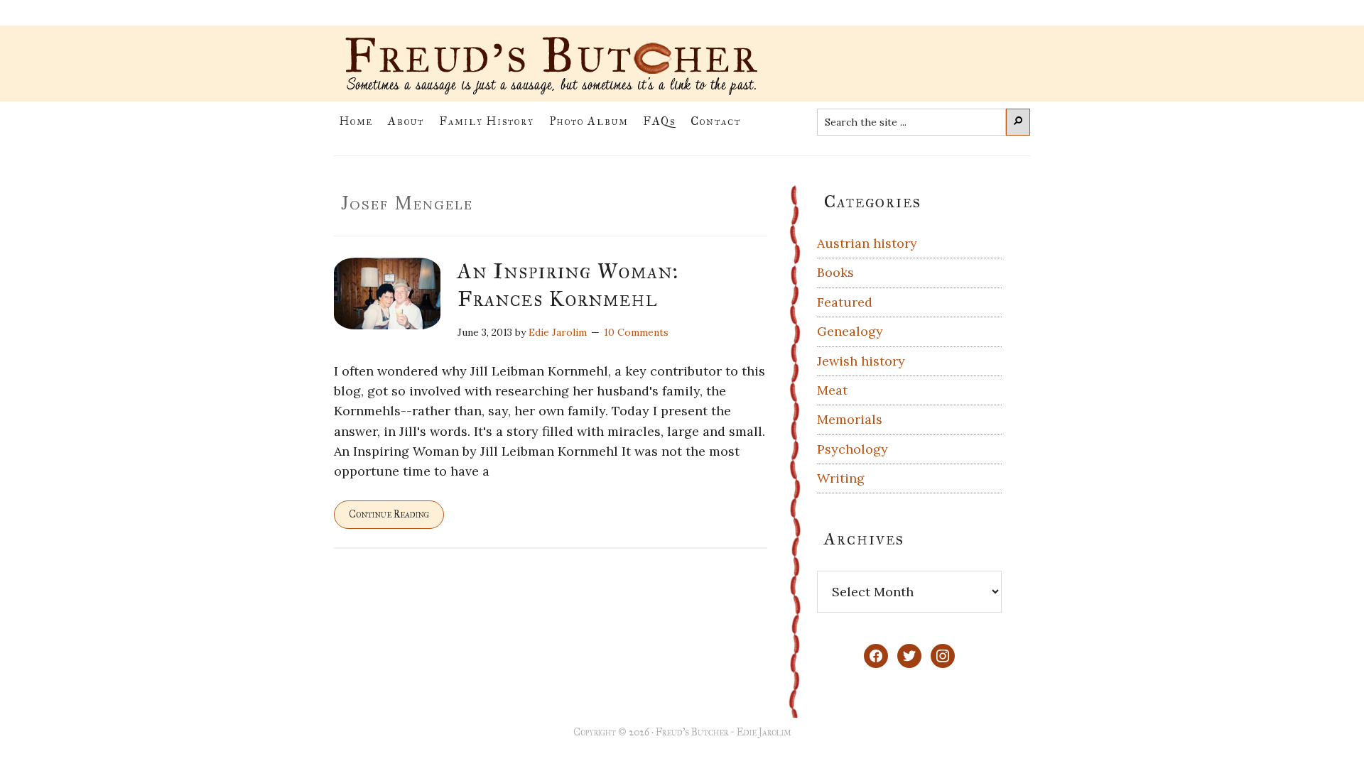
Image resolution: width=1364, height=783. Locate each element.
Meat (832, 390)
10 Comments (636, 332)
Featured (844, 302)
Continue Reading (389, 514)
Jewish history (861, 361)
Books (835, 272)
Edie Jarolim (764, 732)
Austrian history (867, 243)
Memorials (849, 419)
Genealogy (850, 331)
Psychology (852, 449)
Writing (841, 478)
